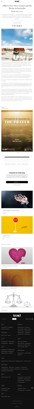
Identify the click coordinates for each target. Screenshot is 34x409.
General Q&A (20, 354)
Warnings (9, 335)
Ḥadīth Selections (11, 351)
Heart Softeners (4, 332)
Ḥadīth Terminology (4, 351)
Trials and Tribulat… (21, 330)
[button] (1, 1)
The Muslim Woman (4, 377)
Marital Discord (27, 380)
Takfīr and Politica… (27, 334)
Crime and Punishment (4, 369)
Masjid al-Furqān (4, 396)
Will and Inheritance (4, 390)
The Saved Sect (27, 327)
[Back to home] (17, 1)
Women (2, 374)
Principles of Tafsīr (11, 341)
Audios (17, 20)
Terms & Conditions (14, 403)
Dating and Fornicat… (17, 369)
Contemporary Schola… (21, 390)
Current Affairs (11, 369)
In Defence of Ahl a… (21, 327)
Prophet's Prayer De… (21, 343)
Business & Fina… (12, 367)
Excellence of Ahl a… (4, 349)
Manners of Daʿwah (12, 361)
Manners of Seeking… (28, 353)
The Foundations (4, 327)
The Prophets (20, 388)
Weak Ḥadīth (11, 353)
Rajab (29, 345)
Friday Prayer (20, 345)
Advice (2, 335)
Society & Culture (4, 364)
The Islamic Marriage (27, 377)
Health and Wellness (10, 370)
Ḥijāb (9, 377)
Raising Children (4, 388)
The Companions (28, 390)
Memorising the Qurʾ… (4, 343)
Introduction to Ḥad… (11, 349)
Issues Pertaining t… (28, 343)
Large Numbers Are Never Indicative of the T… (9, 288)
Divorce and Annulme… (21, 382)
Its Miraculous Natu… (4, 341)
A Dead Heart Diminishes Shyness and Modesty (9, 265)
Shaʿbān (19, 346)
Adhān (19, 341)
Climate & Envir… (18, 367)
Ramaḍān (22, 346)
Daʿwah (2, 358)
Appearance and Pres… (4, 367)
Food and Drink (3, 370)
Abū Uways (14, 20)
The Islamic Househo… (21, 380)
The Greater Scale (4, 310)
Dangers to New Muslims (5, 329)
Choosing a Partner (21, 377)
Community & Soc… (24, 367)
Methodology (20, 324)
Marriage (19, 374)
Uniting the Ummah (27, 330)
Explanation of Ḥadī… (4, 353)
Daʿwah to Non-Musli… (27, 361)
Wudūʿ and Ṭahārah (23, 341)
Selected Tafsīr (11, 343)
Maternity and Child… (27, 378)
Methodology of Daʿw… (19, 361)
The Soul (5, 335)
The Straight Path (10, 327)
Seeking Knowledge (21, 350)
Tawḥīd (22, 20)
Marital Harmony (20, 378)
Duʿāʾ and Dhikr (25, 345)
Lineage (8, 388)
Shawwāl (26, 346)
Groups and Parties (21, 334)
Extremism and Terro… (25, 369)
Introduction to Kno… (21, 353)
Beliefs (19, 20)
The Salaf (23, 388)
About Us (8, 396)
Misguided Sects (27, 332)
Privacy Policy (20, 403)
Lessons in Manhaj (21, 329)
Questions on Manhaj (27, 329)
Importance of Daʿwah (4, 361)
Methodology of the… (21, 332)
